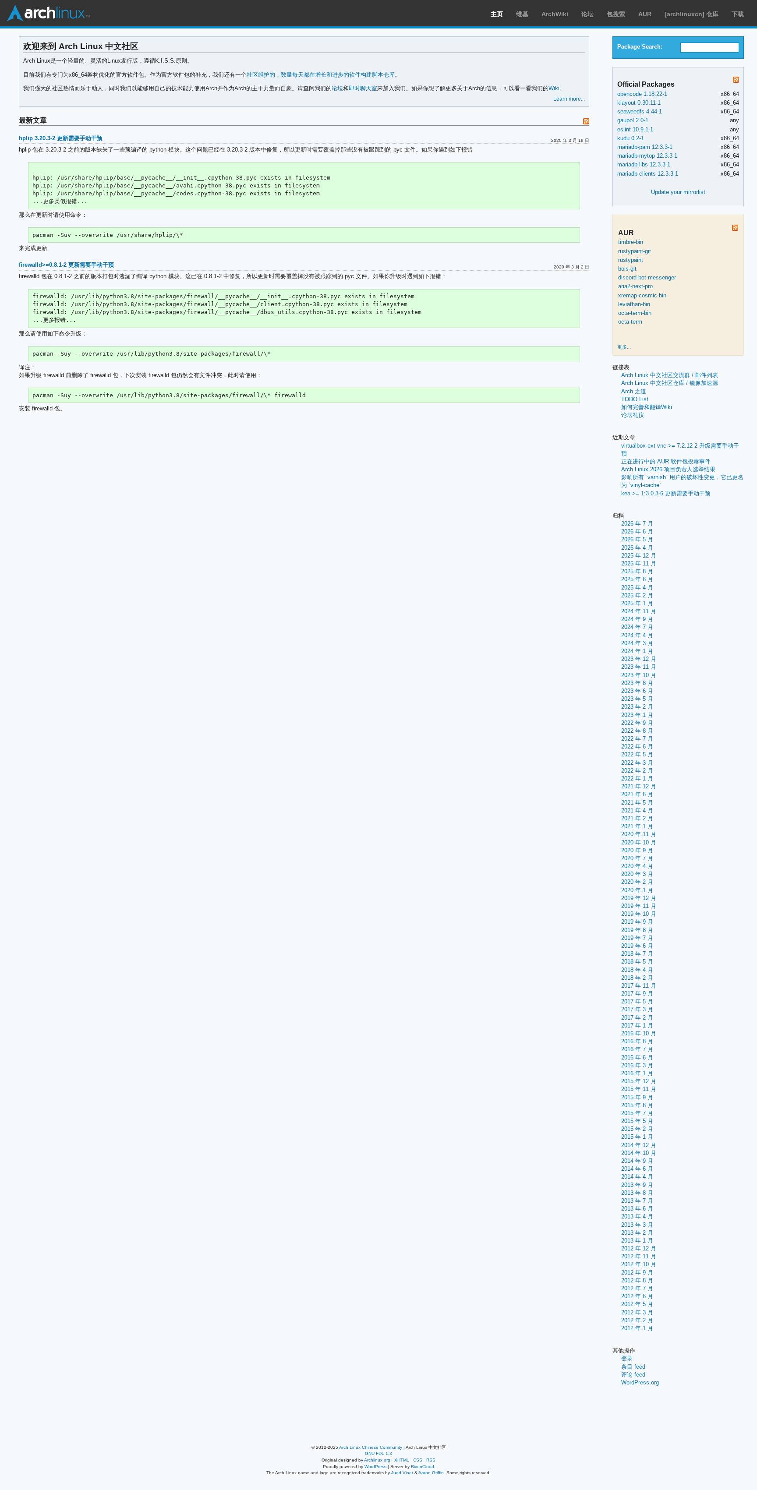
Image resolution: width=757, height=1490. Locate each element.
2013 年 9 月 (637, 1185)
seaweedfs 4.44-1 (639, 111)
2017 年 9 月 (637, 993)
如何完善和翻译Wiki (646, 407)
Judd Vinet (402, 1472)
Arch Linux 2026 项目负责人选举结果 (668, 469)
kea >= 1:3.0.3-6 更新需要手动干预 (666, 493)
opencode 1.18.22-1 (642, 94)
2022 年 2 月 (637, 770)
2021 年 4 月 (637, 810)
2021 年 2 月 (637, 818)
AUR (644, 14)
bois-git (627, 268)
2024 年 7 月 (637, 627)
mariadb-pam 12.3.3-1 (644, 147)
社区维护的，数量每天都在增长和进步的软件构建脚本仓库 (321, 74)
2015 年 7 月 (637, 1113)
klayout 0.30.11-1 (639, 102)
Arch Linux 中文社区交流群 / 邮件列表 (669, 375)
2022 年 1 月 (637, 778)
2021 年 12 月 (638, 786)
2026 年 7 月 (637, 523)
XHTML (401, 1460)
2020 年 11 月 (638, 834)
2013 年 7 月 (637, 1200)
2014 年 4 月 (637, 1176)
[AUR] (735, 229)
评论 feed (633, 1374)
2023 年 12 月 (638, 659)
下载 (738, 14)
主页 (497, 14)
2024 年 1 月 (637, 651)
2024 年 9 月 (637, 619)
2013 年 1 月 (637, 1240)
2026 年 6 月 (637, 531)
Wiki (553, 88)
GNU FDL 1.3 (378, 1453)
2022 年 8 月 (637, 730)
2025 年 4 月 (637, 587)
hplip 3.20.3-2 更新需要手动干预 (61, 138)
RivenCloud (422, 1466)
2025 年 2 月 (637, 595)
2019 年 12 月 (638, 898)
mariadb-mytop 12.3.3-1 (647, 155)
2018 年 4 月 (637, 970)
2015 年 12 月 (638, 1081)
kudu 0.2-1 (630, 138)
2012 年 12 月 (638, 1248)
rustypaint (630, 260)
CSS (417, 1460)
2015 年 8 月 (637, 1105)
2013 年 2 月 (637, 1232)
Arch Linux (48, 13)
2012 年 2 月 (637, 1320)
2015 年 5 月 (637, 1121)
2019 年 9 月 (637, 921)
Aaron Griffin (431, 1472)
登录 (627, 1358)
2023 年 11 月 (638, 667)
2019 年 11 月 (638, 906)
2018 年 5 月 (637, 961)
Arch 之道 (633, 391)
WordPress (375, 1466)
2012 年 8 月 (637, 1280)
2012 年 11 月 (638, 1256)
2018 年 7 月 (637, 953)
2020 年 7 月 (637, 858)
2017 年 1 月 (637, 1025)
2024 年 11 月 (638, 611)
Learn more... (569, 99)
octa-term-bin (634, 313)
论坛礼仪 (632, 415)
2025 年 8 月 (637, 571)
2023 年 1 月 (637, 715)
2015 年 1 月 (637, 1136)
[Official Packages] (736, 81)
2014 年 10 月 (638, 1153)
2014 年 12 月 (638, 1145)
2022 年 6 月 (637, 746)
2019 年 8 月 (637, 930)
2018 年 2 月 (637, 978)
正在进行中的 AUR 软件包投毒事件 (666, 461)
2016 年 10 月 (638, 1033)
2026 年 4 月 (637, 547)
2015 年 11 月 (638, 1089)
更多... (624, 347)
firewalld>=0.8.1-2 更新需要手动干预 (66, 264)
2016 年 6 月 (637, 1057)
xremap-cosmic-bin (642, 295)
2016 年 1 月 (637, 1073)
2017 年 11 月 (638, 985)
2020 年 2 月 (637, 882)
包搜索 (616, 14)
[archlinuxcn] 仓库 (691, 14)
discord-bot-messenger (647, 277)
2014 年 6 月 (637, 1168)
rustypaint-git (634, 251)
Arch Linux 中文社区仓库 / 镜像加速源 (669, 383)
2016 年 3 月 (637, 1065)
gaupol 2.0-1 (632, 120)
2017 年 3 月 (637, 1009)
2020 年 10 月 (638, 842)
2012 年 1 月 (637, 1328)
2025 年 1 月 (637, 603)
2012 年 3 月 (637, 1312)
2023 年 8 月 (637, 683)
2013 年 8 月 (637, 1193)
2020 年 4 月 (637, 866)
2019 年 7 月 (637, 938)
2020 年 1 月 (637, 890)
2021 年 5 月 (637, 802)
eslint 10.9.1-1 (635, 129)
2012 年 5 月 (637, 1304)
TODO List (634, 399)
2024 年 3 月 (637, 643)
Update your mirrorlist (678, 192)
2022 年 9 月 (637, 723)
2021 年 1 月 (637, 826)
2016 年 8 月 (637, 1041)
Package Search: (639, 46)
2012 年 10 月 (638, 1264)
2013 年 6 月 (637, 1208)
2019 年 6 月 (637, 946)
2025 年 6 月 (637, 579)
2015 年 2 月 (637, 1129)
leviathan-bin (634, 304)
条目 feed (633, 1366)
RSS (430, 1460)
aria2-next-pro (635, 286)
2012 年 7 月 (637, 1288)
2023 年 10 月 (638, 675)
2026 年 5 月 (637, 539)
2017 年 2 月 (637, 1017)
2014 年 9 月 (637, 1161)
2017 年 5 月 (637, 1001)
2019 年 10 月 (638, 914)
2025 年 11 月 (638, 563)
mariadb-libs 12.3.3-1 (643, 164)
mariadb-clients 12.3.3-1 (647, 173)
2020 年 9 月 (637, 850)
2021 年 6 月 (637, 794)
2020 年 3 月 (637, 874)
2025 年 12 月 (638, 555)
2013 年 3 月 (637, 1225)
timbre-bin (630, 242)
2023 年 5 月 (637, 699)
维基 (522, 14)
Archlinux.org (377, 1460)
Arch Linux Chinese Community (370, 1447)
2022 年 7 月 (637, 738)
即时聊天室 (363, 88)
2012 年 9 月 (637, 1272)
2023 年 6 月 (637, 691)
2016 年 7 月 (637, 1049)
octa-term (630, 321)
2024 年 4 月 (637, 635)
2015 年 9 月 (637, 1097)
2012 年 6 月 (637, 1296)
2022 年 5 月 (637, 754)
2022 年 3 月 (637, 762)
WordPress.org (640, 1382)
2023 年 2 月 (637, 706)
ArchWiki (554, 14)
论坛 (587, 14)
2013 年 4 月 (637, 1216)
